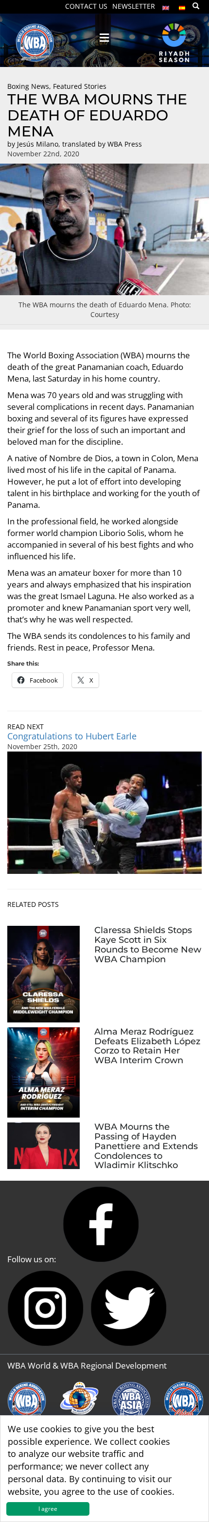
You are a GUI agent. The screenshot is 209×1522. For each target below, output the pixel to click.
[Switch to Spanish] (182, 5)
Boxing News (28, 86)
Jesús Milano (37, 144)
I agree (47, 1509)
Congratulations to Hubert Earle (72, 736)
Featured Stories (79, 86)
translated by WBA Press (102, 144)
